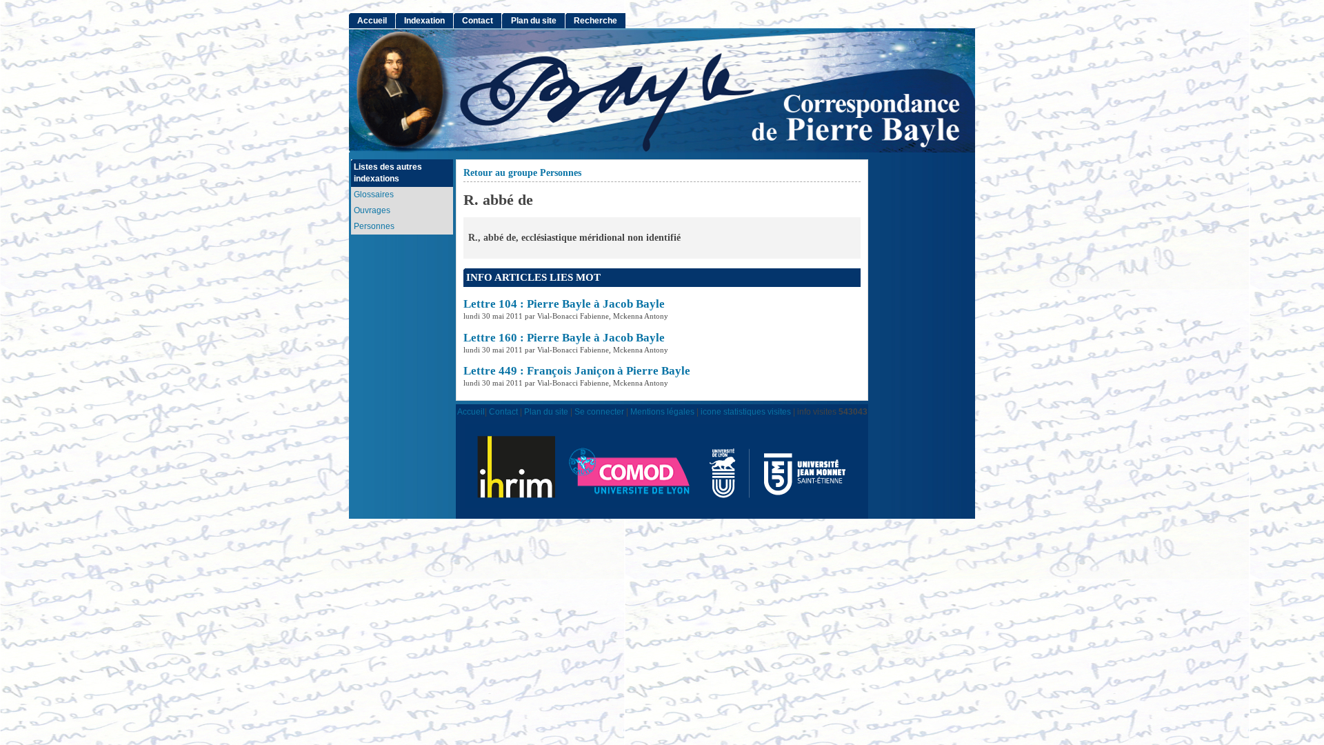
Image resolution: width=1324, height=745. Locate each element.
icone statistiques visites (746, 411)
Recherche (595, 21)
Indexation (424, 21)
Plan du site (533, 21)
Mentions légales (662, 411)
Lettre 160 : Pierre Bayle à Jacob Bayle (564, 337)
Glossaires (374, 194)
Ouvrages (372, 210)
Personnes (374, 226)
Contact (477, 21)
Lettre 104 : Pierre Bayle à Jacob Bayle (564, 303)
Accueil (372, 21)
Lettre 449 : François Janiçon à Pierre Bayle (576, 370)
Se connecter (599, 411)
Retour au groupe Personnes (522, 173)
